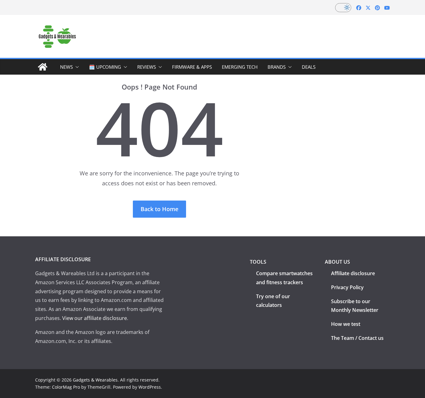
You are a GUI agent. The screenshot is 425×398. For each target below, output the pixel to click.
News (66, 67)
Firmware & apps (192, 67)
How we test (345, 324)
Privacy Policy (347, 287)
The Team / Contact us (357, 338)
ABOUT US (337, 261)
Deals (308, 67)
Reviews (146, 67)
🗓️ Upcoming (105, 67)
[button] (76, 67)
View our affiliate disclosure (94, 318)
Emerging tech (240, 67)
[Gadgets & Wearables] (43, 67)
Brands (277, 67)
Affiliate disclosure (353, 273)
